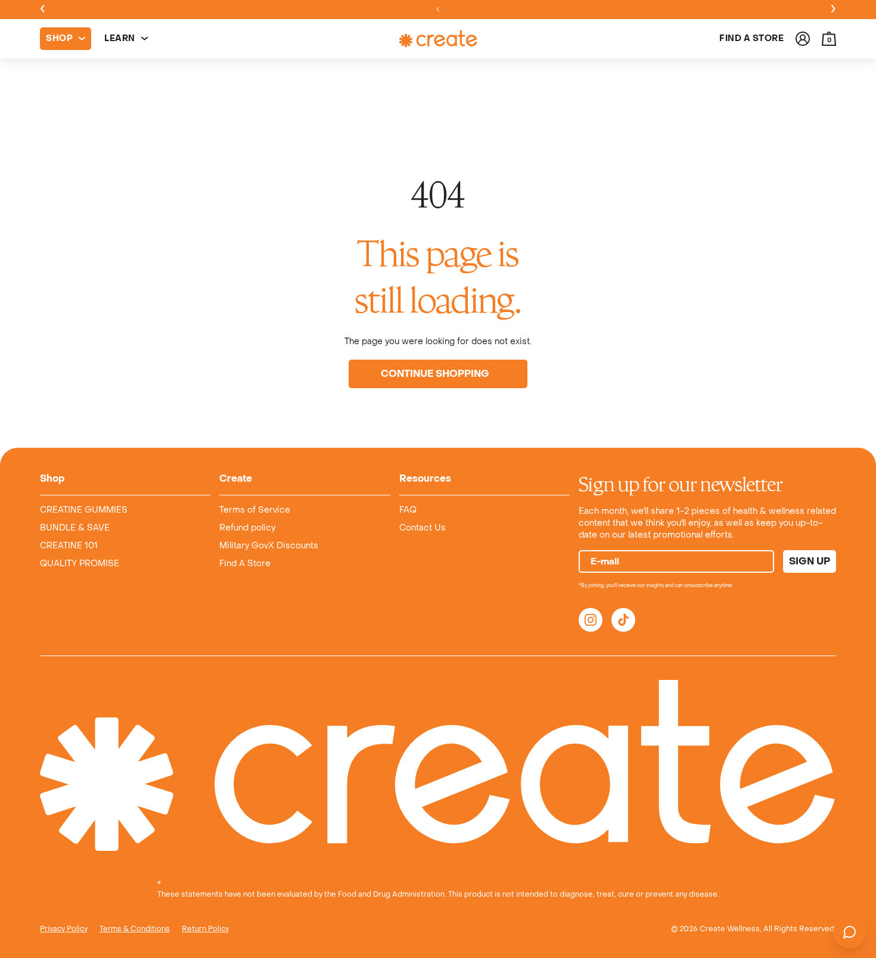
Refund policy (247, 527)
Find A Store (245, 563)
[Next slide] (833, 9)
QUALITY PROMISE (79, 563)
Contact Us (422, 527)
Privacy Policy (64, 929)
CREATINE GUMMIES (84, 510)
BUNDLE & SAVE (75, 527)
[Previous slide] (42, 9)
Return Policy (205, 929)
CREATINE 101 (69, 545)
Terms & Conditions (135, 929)
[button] (829, 39)
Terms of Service (254, 510)
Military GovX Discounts (268, 545)
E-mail (605, 561)
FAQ (408, 510)
